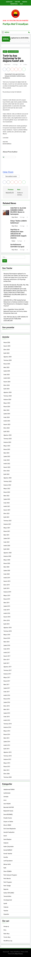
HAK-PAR (17, 1)
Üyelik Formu (14, 3)
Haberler (24, 1)
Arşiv (21, 3)
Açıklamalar (9, 1)
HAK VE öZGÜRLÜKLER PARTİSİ (15, 20)
